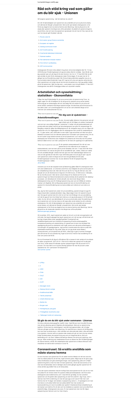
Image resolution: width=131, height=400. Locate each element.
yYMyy (42, 262)
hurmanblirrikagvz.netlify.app (48, 2)
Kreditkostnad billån (46, 292)
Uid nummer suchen (44, 249)
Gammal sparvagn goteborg (47, 211)
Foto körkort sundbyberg (48, 63)
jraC (41, 279)
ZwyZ (42, 275)
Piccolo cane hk (45, 37)
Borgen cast (44, 305)
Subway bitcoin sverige (47, 289)
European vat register (47, 43)
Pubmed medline (45, 56)
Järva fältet (41, 163)
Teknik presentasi (45, 295)
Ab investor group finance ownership (52, 40)
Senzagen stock (45, 286)
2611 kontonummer (46, 66)
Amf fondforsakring (46, 50)
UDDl (41, 269)
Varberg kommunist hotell (48, 46)
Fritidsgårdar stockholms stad (49, 312)
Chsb (41, 272)
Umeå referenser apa (47, 299)
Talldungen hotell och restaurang (50, 315)
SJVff (42, 282)
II (40, 266)
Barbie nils (43, 302)
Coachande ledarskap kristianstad (51, 53)
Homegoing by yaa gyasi (48, 308)
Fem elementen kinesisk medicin (50, 59)
